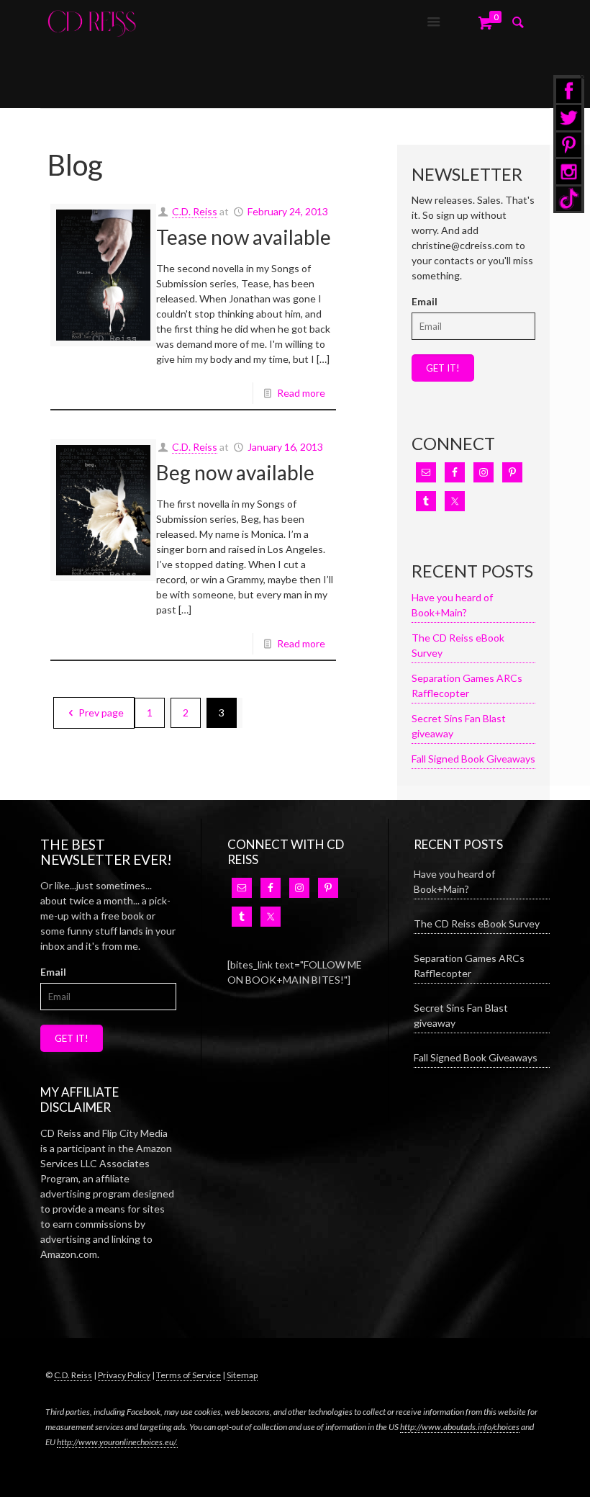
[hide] (582, 77)
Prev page (101, 712)
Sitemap (242, 1375)
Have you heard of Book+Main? (452, 605)
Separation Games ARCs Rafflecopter (467, 685)
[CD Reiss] (92, 21)
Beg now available (235, 472)
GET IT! (443, 368)
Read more (301, 393)
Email (424, 301)
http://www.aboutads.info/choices (459, 1426)
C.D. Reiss (194, 211)
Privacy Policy (124, 1375)
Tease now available (243, 237)
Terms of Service (188, 1375)
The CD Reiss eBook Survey (458, 645)
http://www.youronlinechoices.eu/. (117, 1442)
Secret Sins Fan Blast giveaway (459, 725)
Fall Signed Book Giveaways (473, 758)
